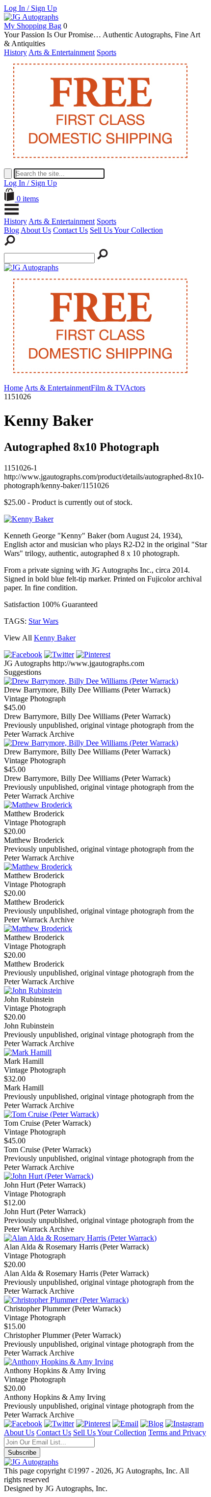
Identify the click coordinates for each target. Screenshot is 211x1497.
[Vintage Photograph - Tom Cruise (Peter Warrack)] (51, 1114)
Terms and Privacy (177, 1432)
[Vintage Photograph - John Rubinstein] (33, 990)
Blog (11, 230)
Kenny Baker (55, 638)
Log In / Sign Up (30, 8)
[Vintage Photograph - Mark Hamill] (28, 1052)
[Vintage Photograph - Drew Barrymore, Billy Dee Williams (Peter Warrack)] (91, 681)
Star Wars (43, 621)
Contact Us (70, 230)
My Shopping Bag (32, 26)
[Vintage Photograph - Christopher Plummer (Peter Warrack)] (66, 1300)
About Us (36, 230)
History (15, 52)
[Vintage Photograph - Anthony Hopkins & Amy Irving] (58, 1362)
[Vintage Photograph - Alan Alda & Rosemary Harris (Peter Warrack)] (80, 1238)
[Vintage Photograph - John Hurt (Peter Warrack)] (48, 1176)
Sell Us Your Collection (126, 230)
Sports (106, 52)
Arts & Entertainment (61, 52)
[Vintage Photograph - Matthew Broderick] (38, 805)
